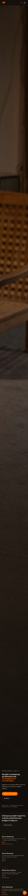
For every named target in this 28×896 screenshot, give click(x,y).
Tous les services (8, 825)
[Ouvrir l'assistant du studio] (25, 893)
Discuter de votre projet (10, 793)
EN (21, 2)
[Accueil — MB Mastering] (4, 2)
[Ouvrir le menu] (24, 2)
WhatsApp (6, 798)
